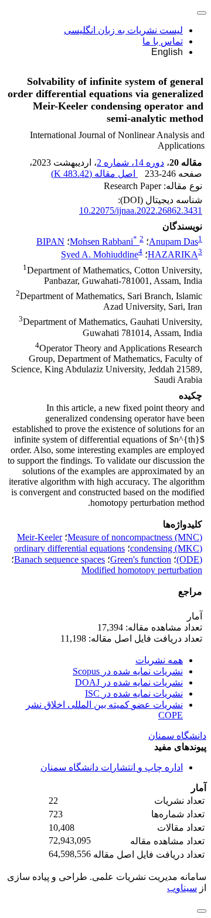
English (167, 52)
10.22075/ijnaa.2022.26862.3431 (140, 210)
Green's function (140, 559)
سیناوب (182, 888)
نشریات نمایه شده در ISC (134, 693)
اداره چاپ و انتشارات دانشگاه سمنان (111, 767)
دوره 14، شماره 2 (130, 162)
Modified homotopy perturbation (141, 570)
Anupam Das (173, 241)
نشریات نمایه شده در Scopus (128, 671)
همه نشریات (159, 660)
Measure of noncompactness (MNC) (134, 537)
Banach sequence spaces (59, 559)
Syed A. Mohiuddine (99, 255)
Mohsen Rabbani (103, 241)
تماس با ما (162, 41)
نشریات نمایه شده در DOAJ (129, 682)
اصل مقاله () (94, 174)
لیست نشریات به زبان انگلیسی (123, 30)
